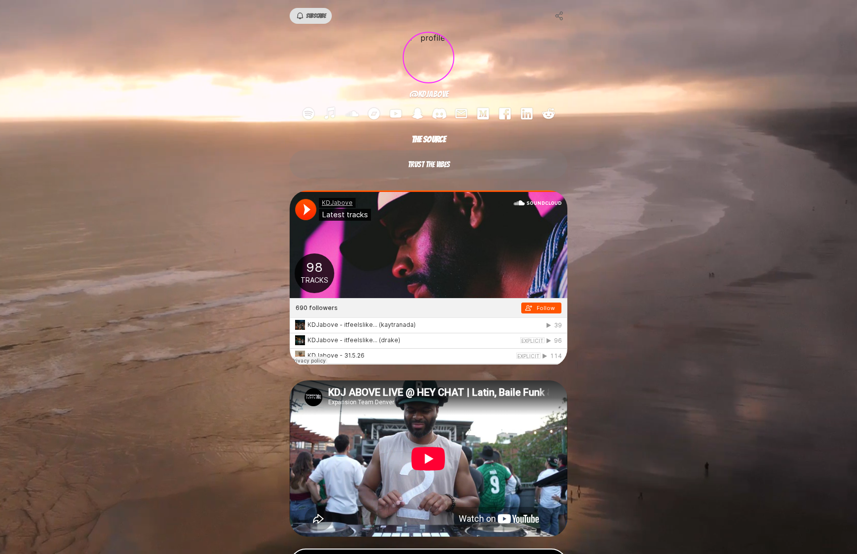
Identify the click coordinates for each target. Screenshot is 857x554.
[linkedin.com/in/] (527, 114)
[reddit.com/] (548, 114)
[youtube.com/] (396, 114)
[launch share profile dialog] (559, 16)
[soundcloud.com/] (352, 114)
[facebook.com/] (505, 114)
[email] (461, 114)
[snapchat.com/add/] (417, 114)
